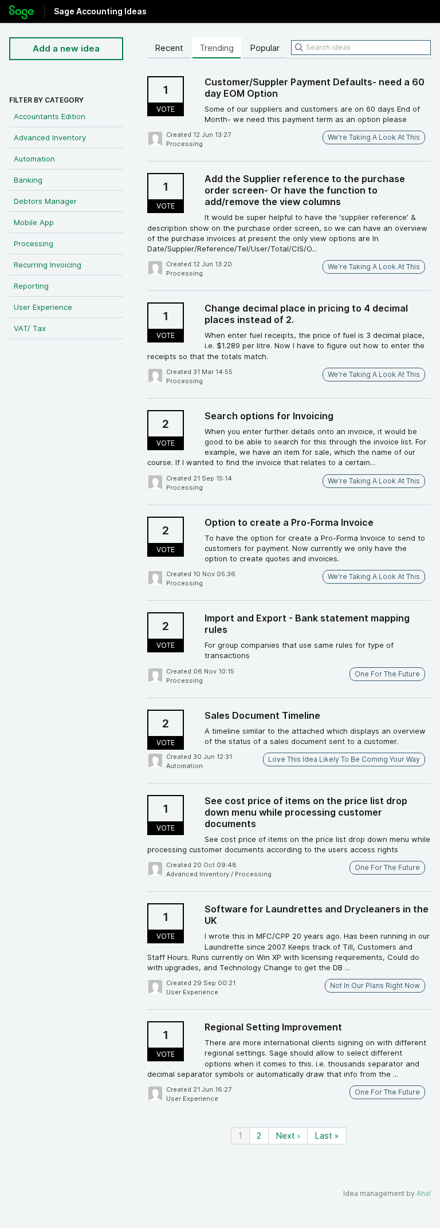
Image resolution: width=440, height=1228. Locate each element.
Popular (265, 47)
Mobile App (34, 222)
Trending (216, 47)
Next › (288, 1135)
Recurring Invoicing (47, 264)
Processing (33, 243)
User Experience (43, 307)
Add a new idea (66, 48)
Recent (169, 47)
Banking (28, 179)
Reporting (31, 285)
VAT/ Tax (30, 328)
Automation (34, 158)
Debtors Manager (45, 201)
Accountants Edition (49, 116)
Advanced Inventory (50, 137)
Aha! (424, 1193)
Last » (327, 1135)
